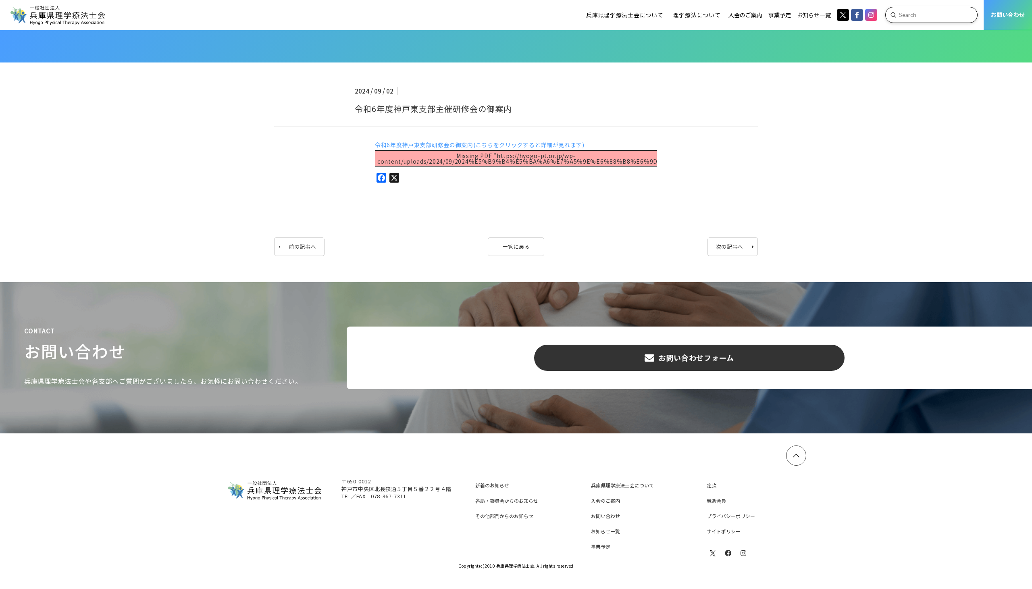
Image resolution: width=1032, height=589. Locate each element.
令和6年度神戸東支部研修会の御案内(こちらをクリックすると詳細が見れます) (480, 145)
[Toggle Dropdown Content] (814, 15)
